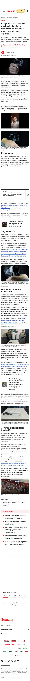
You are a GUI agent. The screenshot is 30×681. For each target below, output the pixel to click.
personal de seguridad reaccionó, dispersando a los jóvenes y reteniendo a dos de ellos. (13, 463)
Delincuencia (5, 502)
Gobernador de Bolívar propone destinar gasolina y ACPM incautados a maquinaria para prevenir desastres (12, 194)
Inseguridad (5, 505)
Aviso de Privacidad (7, 665)
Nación (9, 17)
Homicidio (13, 502)
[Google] (2, 661)
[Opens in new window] (5, 661)
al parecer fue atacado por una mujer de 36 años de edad (14, 206)
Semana (3, 17)
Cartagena (15, 17)
